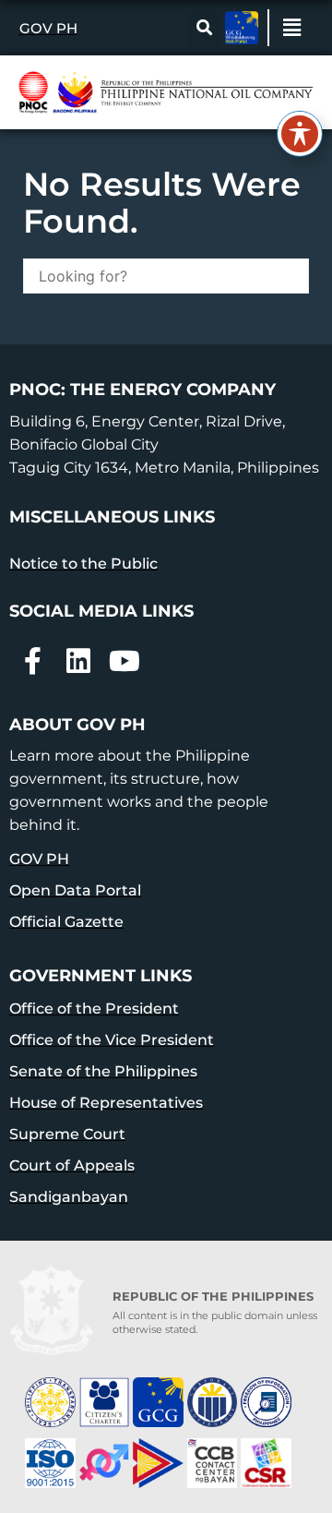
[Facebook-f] (32, 661)
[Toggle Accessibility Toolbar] (300, 134)
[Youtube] (124, 661)
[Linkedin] (78, 661)
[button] (204, 28)
